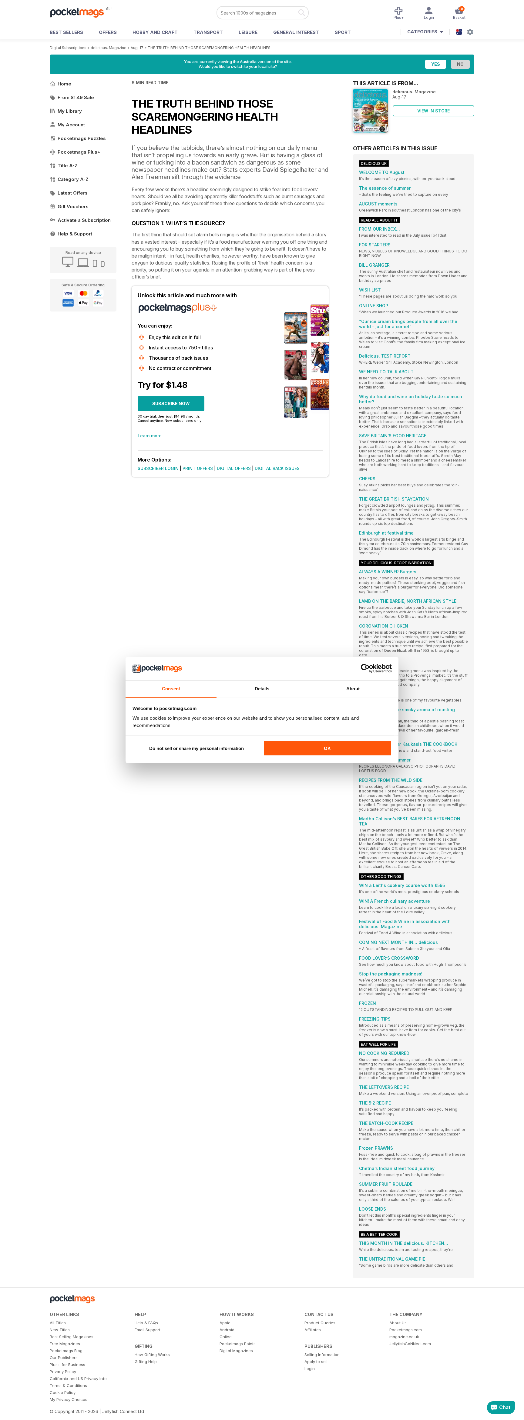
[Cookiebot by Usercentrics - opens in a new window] (365, 668)
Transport (208, 32)
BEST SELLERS (66, 32)
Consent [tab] (171, 688)
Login (309, 1368)
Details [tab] (262, 688)
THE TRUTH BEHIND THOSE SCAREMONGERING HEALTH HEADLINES (209, 47)
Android (227, 1329)
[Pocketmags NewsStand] (80, 12)
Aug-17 (137, 47)
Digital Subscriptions (68, 47)
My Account (71, 125)
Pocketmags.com (405, 1329)
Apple (225, 1322)
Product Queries (319, 1322)
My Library (70, 111)
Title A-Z (68, 165)
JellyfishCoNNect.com (410, 1343)
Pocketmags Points (238, 1343)
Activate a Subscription (84, 220)
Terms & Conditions (68, 1385)
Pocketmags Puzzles (82, 138)
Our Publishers (64, 1357)
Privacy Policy (63, 1371)
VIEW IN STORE (433, 110)
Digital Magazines (236, 1350)
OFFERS (108, 32)
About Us (398, 1322)
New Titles (60, 1329)
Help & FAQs (146, 1322)
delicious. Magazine (108, 47)
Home (64, 84)
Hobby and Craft (155, 32)
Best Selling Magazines (71, 1336)
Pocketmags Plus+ (79, 152)
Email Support (147, 1329)
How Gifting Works (152, 1354)
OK (327, 748)
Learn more (150, 435)
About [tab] (353, 688)
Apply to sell (316, 1361)
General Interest (296, 32)
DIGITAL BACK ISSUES (277, 468)
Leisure (248, 32)
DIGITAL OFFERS (234, 468)
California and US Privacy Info (78, 1378)
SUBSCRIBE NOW (171, 403)
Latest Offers (73, 193)
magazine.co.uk (404, 1336)
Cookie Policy (63, 1392)
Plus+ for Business (67, 1364)
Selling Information (322, 1354)
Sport (343, 32)
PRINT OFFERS (198, 468)
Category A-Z (73, 179)
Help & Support (75, 234)
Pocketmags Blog (66, 1350)
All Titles (58, 1322)
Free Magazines (65, 1343)
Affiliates (312, 1329)
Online (226, 1336)
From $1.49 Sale (76, 97)
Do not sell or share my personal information (196, 748)
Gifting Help (146, 1361)
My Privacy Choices (68, 1399)
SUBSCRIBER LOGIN (158, 468)
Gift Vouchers (73, 206)
